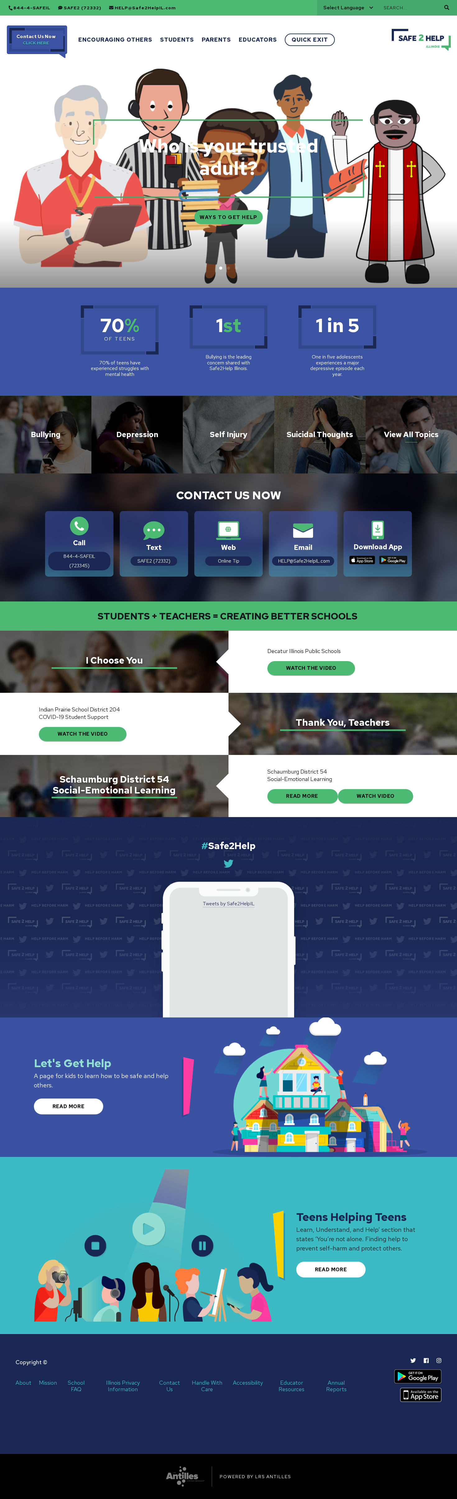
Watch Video (376, 796)
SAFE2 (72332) (82, 8)
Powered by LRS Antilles (255, 1476)
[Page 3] (236, 268)
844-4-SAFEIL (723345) (79, 561)
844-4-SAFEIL (31, 8)
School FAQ (76, 1386)
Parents (216, 39)
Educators (258, 39)
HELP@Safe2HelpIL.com (145, 8)
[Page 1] (220, 268)
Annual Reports (336, 1386)
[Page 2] (228, 268)
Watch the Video (83, 734)
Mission (48, 1383)
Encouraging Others (115, 39)
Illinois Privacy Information (123, 1386)
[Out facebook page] (426, 1360)
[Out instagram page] (438, 1360)
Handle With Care (207, 1386)
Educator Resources (291, 1386)
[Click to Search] (446, 7)
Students (177, 39)
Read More (302, 796)
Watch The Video (311, 668)
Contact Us (169, 1386)
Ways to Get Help (228, 217)
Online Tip (228, 561)
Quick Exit (310, 39)
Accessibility (248, 1383)
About (23, 1383)
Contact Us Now (36, 37)
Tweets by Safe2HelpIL (229, 903)
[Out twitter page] (413, 1360)
